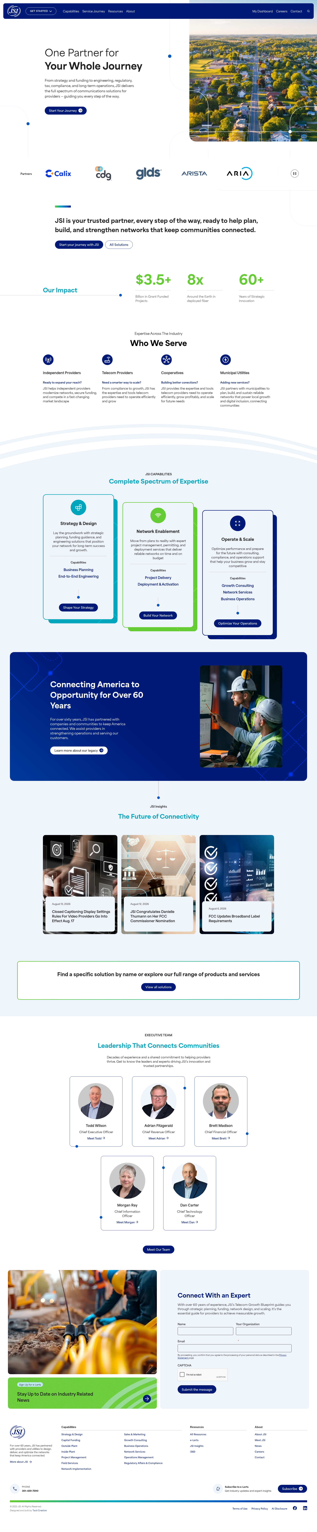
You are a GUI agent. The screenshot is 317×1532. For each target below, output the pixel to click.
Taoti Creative (40, 1510)
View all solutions (158, 986)
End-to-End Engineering (78, 576)
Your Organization (248, 1324)
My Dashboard (262, 11)
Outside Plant (69, 1446)
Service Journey (93, 11)
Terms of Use (239, 1508)
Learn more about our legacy (76, 750)
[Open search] (308, 11)
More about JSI (19, 1461)
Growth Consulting (238, 585)
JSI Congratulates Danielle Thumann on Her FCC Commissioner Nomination (152, 916)
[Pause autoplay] (295, 173)
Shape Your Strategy (78, 607)
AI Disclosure (279, 1508)
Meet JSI (260, 1440)
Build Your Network (158, 615)
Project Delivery (158, 577)
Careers (281, 11)
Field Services (69, 1463)
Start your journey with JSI (79, 244)
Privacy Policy (259, 1508)
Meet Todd (94, 1138)
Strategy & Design (72, 1434)
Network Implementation (76, 1468)
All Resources (198, 1434)
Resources (115, 11)
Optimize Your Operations (237, 623)
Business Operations (238, 598)
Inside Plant (68, 1451)
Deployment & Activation (158, 584)
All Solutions (119, 244)
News (258, 1446)
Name (182, 1324)
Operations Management (139, 1457)
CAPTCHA (184, 1365)
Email (215, 1341)
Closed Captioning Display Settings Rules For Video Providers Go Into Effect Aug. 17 (81, 916)
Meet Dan (187, 1222)
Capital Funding (70, 1440)
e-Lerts (194, 1440)
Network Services (237, 592)
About (130, 11)
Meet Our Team (158, 1249)
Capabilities (71, 11)
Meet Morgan (126, 1222)
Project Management (73, 1457)
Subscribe (289, 1488)
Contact (296, 11)
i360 (192, 1451)
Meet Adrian (157, 1138)
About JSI (260, 1434)
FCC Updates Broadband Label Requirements (234, 918)
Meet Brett (219, 1138)
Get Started (39, 11)
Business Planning (78, 569)
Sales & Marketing (134, 1434)
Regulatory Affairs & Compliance (143, 1463)
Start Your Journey (63, 110)
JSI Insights (196, 1446)
